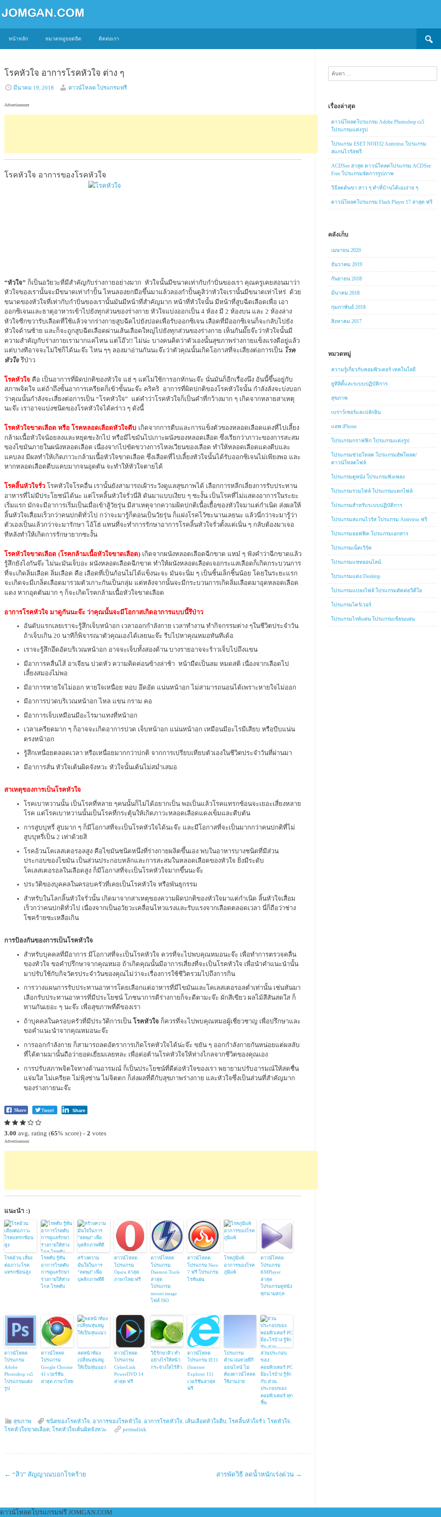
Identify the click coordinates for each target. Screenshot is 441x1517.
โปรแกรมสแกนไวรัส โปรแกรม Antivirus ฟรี (379, 519)
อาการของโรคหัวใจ (117, 1421)
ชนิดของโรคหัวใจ (68, 1421)
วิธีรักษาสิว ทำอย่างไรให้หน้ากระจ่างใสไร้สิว (166, 1360)
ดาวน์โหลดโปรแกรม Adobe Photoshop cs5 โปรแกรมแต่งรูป (18, 1370)
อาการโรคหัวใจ (163, 1421)
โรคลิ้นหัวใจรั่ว (247, 1421)
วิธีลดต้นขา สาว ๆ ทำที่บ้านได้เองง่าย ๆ (374, 188)
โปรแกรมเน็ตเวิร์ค (351, 548)
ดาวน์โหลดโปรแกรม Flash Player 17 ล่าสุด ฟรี (381, 202)
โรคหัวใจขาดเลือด (27, 1429)
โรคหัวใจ (278, 1421)
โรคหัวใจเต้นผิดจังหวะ (79, 1429)
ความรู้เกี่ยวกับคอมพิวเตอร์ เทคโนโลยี (373, 370)
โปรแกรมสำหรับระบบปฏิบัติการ (366, 505)
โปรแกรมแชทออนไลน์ (356, 562)
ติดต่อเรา (109, 39)
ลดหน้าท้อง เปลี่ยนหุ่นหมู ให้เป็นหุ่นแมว (92, 1360)
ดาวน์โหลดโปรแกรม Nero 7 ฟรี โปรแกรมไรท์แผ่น (202, 1268)
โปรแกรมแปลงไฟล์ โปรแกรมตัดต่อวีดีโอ (376, 591)
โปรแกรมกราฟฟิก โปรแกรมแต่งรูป (370, 441)
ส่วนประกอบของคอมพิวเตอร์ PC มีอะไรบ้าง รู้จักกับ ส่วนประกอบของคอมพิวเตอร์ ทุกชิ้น (277, 1377)
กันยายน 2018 (346, 279)
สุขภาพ (22, 1421)
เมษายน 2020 (346, 250)
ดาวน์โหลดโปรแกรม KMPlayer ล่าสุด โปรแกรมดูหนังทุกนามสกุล (276, 1275)
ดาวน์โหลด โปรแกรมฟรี (97, 87)
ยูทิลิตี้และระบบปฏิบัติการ (359, 384)
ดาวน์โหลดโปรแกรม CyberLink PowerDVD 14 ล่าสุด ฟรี (128, 1367)
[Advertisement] (161, 134)
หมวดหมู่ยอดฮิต (63, 39)
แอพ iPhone (344, 426)
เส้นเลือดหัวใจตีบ (205, 1421)
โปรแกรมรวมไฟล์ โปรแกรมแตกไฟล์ (372, 491)
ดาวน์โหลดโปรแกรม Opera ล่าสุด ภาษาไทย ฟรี (127, 1268)
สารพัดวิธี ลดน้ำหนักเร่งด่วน (259, 1474)
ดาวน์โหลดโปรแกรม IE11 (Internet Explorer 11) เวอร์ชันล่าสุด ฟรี (202, 1370)
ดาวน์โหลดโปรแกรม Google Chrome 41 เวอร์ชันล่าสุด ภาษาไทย (57, 1367)
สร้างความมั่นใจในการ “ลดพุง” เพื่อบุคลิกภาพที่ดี (91, 1268)
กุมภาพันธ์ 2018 (348, 307)
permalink (134, 1429)
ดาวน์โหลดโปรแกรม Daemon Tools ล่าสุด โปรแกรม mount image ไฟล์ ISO (165, 1279)
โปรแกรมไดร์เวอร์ (351, 605)
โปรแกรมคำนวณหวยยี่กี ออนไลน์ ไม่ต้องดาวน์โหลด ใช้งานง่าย (239, 1367)
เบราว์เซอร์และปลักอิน (356, 412)
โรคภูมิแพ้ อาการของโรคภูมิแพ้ (239, 1265)
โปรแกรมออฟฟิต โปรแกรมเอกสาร (369, 534)
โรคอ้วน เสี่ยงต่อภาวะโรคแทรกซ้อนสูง (18, 1265)
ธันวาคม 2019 (346, 264)
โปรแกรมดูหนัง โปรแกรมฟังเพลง (368, 477)
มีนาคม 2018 (345, 293)
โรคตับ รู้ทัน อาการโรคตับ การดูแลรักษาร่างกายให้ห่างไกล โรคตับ (55, 1272)
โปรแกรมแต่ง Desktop (355, 576)
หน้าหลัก (18, 39)
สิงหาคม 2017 (346, 321)
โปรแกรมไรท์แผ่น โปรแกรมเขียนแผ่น (373, 619)
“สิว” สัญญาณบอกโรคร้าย (45, 1474)
